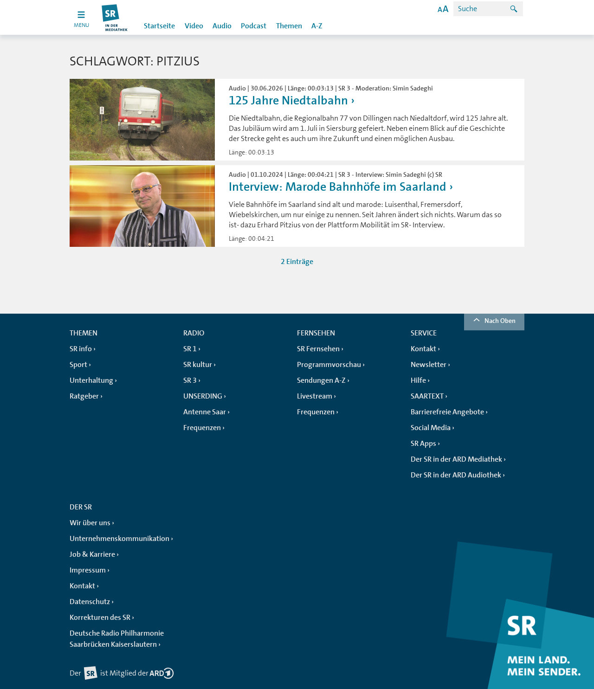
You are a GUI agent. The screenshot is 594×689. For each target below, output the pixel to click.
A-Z (317, 26)
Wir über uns (90, 523)
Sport (78, 364)
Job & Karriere (92, 554)
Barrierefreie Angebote (447, 412)
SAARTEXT (427, 396)
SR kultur (197, 364)
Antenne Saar (204, 412)
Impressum (88, 570)
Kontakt (423, 349)
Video (194, 26)
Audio (222, 26)
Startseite (159, 26)
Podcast (253, 26)
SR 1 (190, 349)
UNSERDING (202, 396)
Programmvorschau (329, 364)
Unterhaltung (91, 380)
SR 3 (190, 380)
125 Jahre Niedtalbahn (288, 100)
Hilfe (418, 380)
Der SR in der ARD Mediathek (456, 459)
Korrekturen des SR (100, 617)
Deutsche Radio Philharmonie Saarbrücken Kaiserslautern (117, 639)
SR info (81, 349)
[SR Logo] (114, 17)
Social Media (431, 427)
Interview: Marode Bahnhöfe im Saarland (339, 186)
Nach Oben (500, 320)
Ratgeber (84, 396)
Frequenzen (202, 427)
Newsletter (428, 364)
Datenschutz (90, 601)
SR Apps (423, 443)
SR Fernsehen (318, 349)
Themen (289, 26)
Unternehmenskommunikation (119, 538)
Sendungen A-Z (321, 380)
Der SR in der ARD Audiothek (456, 475)
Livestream (314, 396)
